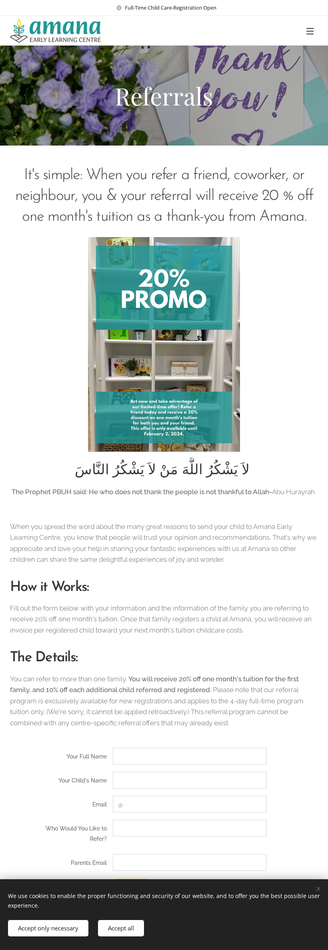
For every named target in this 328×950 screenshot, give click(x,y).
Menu (310, 31)
